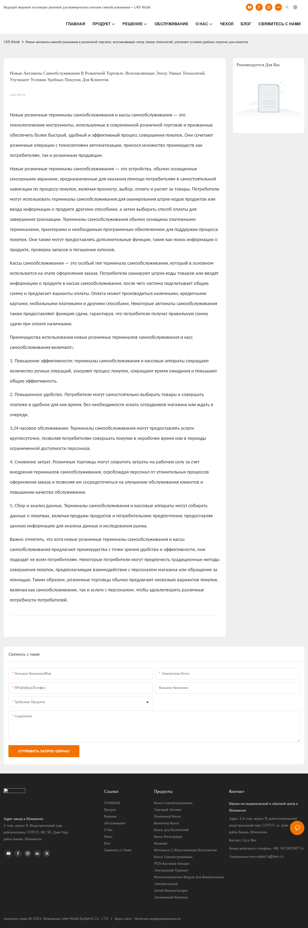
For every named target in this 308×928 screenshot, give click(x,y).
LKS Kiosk (12, 42)
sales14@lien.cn (270, 856)
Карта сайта (123, 918)
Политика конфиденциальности (158, 918)
